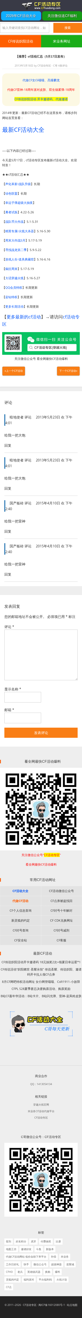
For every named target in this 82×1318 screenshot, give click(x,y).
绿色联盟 (11, 193)
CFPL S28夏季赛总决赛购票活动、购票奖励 (41, 989)
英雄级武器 (33, 1272)
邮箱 (9, 709)
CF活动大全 (20, 891)
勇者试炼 (11, 212)
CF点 (9, 1287)
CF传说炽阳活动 (20, 41)
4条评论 (63, 65)
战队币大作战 (14, 221)
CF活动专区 (41, 5)
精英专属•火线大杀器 (19, 231)
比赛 (58, 1241)
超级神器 (56, 1264)
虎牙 (33, 1241)
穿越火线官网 (41, 1104)
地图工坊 (11, 1249)
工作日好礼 (12, 1264)
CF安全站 (20, 940)
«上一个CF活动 (14, 370)
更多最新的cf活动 (24, 317)
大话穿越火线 (14, 278)
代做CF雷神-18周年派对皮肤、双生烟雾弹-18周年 (41, 89)
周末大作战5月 (15, 240)
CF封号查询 (20, 930)
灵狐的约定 (12, 1279)
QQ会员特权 (13, 287)
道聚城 (70, 1264)
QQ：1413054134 (41, 1084)
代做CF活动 (20, 901)
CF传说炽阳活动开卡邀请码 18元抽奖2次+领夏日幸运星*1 (41, 962)
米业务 (65, 1257)
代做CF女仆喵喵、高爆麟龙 (41, 80)
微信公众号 (40, 1264)
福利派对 (29, 1279)
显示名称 (12, 689)
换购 (47, 1272)
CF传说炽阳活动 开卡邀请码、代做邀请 (41, 99)
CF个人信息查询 (20, 910)
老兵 (20, 1272)
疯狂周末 (11, 269)
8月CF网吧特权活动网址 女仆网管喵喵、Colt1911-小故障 (41, 982)
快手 (26, 1264)
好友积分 (21, 1241)
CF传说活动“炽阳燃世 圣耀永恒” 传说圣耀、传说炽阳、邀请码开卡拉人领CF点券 (41, 971)
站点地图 (72, 1305)
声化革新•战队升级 (18, 184)
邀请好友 (26, 1249)
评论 (9, 626)
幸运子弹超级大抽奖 (19, 203)
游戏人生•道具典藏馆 (19, 259)
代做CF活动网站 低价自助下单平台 (26, 1257)
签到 (8, 1241)
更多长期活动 (14, 306)
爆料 (57, 1272)
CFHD (9, 1272)
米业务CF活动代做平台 (41, 1111)
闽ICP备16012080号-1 (51, 1305)
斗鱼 (38, 1249)
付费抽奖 (46, 1241)
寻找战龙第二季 (16, 250)
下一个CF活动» (68, 370)
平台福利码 (45, 1279)
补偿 (53, 1257)
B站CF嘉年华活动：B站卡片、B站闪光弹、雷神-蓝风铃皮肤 (41, 996)
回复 (7, 445)
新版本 (50, 1249)
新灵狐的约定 (20, 920)
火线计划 (61, 1279)
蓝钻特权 (11, 297)
